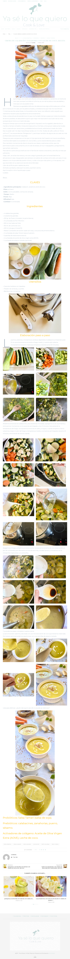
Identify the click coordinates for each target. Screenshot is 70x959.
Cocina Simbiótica (22, 1)
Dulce (13, 28)
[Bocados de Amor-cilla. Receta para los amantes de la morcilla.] (19, 886)
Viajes (41, 1)
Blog (45, 1)
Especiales (24, 28)
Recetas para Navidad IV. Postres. (51, 898)
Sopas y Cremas (51, 38)
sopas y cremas (55, 844)
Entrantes (36, 38)
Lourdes (33, 42)
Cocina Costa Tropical (44, 28)
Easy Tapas (7, 28)
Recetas (43, 38)
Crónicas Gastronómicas (32, 1)
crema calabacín (17, 844)
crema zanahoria (27, 844)
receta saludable (45, 844)
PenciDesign (52, 953)
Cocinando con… (33, 28)
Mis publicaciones (12, 1)
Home (4, 33)
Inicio (2, 28)
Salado (18, 28)
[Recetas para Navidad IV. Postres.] (51, 886)
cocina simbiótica (7, 844)
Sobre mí (5, 1)
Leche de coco (36, 844)
